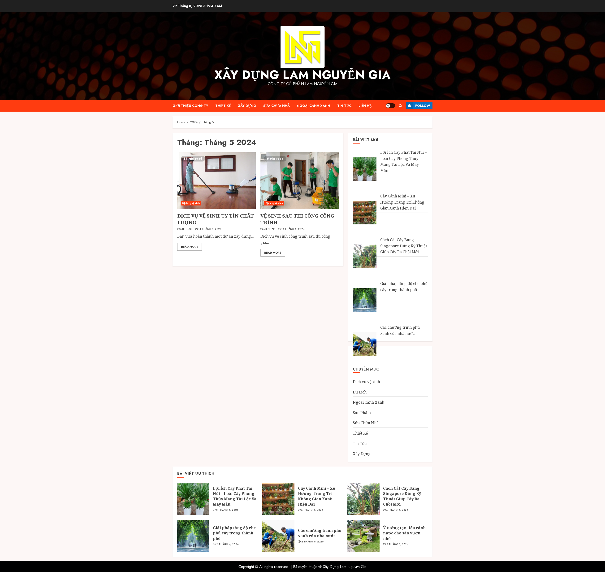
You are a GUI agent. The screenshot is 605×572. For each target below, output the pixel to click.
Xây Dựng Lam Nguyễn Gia (302, 74)
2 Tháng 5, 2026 (397, 544)
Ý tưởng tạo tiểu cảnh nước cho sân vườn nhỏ (404, 533)
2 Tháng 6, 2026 (227, 544)
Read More (189, 247)
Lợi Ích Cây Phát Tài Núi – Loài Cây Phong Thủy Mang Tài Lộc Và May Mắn (403, 161)
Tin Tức (344, 105)
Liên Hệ (365, 105)
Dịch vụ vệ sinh (191, 203)
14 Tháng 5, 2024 (210, 229)
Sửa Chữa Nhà (276, 105)
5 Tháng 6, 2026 (312, 510)
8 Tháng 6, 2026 (227, 510)
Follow (422, 105)
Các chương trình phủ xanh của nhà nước (319, 533)
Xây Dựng (247, 105)
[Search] (400, 105)
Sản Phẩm (362, 412)
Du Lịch (360, 392)
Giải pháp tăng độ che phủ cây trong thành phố (234, 533)
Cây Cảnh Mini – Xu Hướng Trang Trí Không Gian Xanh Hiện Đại (402, 202)
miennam (186, 229)
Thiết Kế (223, 105)
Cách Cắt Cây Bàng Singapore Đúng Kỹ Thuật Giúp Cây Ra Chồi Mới (403, 245)
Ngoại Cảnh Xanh (313, 105)
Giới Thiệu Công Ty (190, 105)
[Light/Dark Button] (390, 105)
